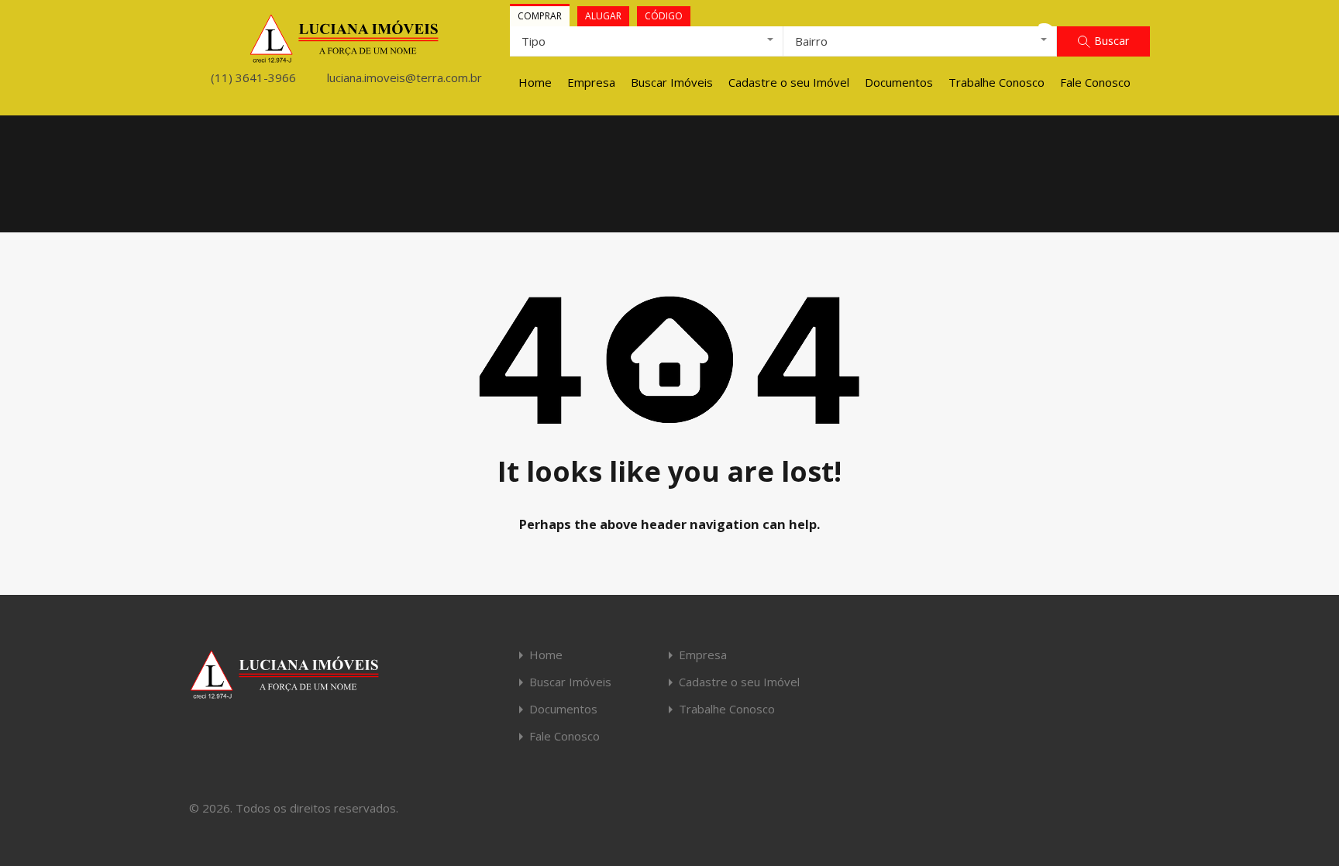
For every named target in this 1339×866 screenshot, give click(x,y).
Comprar (540, 15)
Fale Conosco (1095, 82)
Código (664, 15)
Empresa (591, 82)
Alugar (603, 15)
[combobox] (646, 41)
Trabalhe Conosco (996, 82)
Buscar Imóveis (672, 82)
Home (535, 82)
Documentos (899, 82)
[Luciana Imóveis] (344, 56)
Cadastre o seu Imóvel (788, 82)
